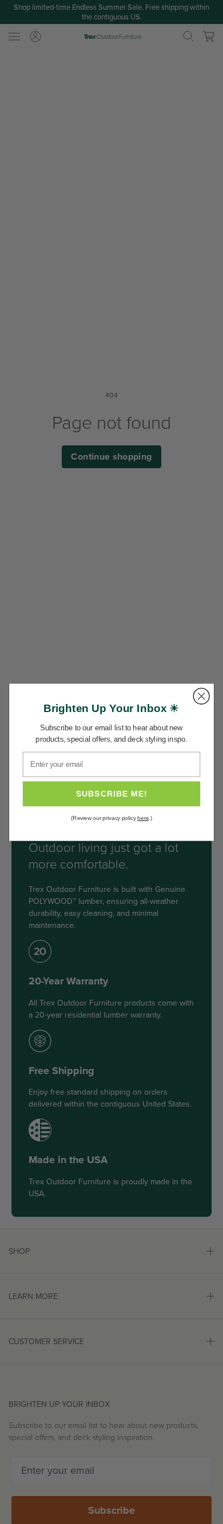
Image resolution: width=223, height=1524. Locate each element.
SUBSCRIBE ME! (112, 793)
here (143, 818)
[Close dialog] (201, 696)
